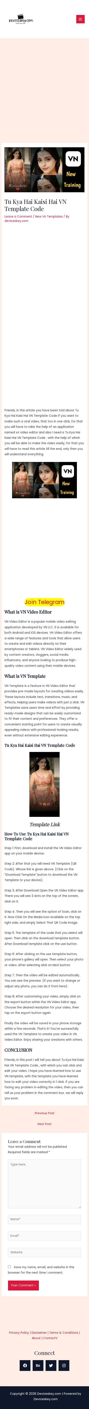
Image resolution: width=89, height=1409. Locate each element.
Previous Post (44, 1113)
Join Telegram (44, 602)
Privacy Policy (19, 1333)
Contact (49, 1338)
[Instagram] (64, 1365)
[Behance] (38, 1365)
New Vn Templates (49, 217)
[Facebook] (25, 1365)
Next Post (45, 1124)
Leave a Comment (18, 217)
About (36, 1338)
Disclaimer (39, 1333)
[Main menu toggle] (80, 19)
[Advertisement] (44, 96)
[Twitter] (51, 1365)
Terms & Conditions (63, 1333)
